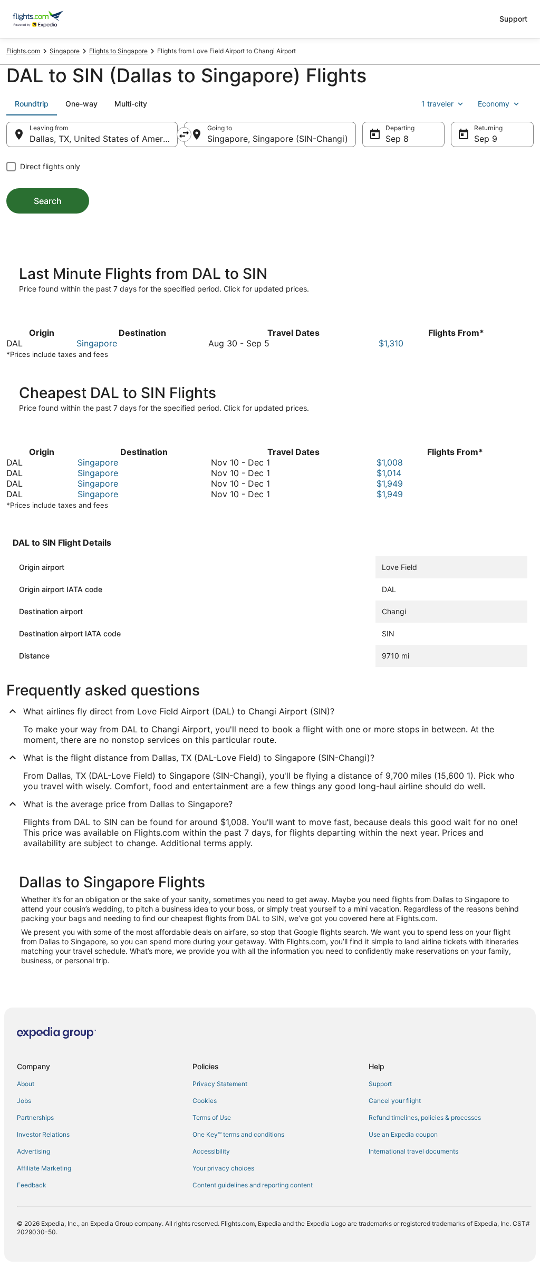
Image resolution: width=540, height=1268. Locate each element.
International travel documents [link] (413, 1151)
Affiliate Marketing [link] (44, 1168)
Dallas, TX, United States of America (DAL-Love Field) (104, 138)
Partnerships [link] (35, 1117)
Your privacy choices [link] (223, 1168)
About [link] (25, 1084)
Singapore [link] (65, 51)
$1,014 (389, 473)
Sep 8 (397, 138)
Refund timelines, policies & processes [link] (425, 1117)
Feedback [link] (31, 1185)
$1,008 (390, 462)
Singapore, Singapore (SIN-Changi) (277, 138)
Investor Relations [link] (43, 1134)
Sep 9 (485, 138)
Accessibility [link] (211, 1151)
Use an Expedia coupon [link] (403, 1134)
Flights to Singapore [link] (118, 51)
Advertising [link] (33, 1151)
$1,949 (390, 483)
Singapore (96, 343)
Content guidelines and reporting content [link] (252, 1185)
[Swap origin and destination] (184, 134)
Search (48, 201)
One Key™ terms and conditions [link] (238, 1134)
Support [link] (380, 1084)
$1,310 (391, 343)
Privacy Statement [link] (219, 1084)
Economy (493, 103)
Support (513, 18)
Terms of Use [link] (211, 1117)
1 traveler (437, 103)
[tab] (31, 103)
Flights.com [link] (23, 51)
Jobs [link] (24, 1101)
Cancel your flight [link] (395, 1101)
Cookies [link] (204, 1101)
